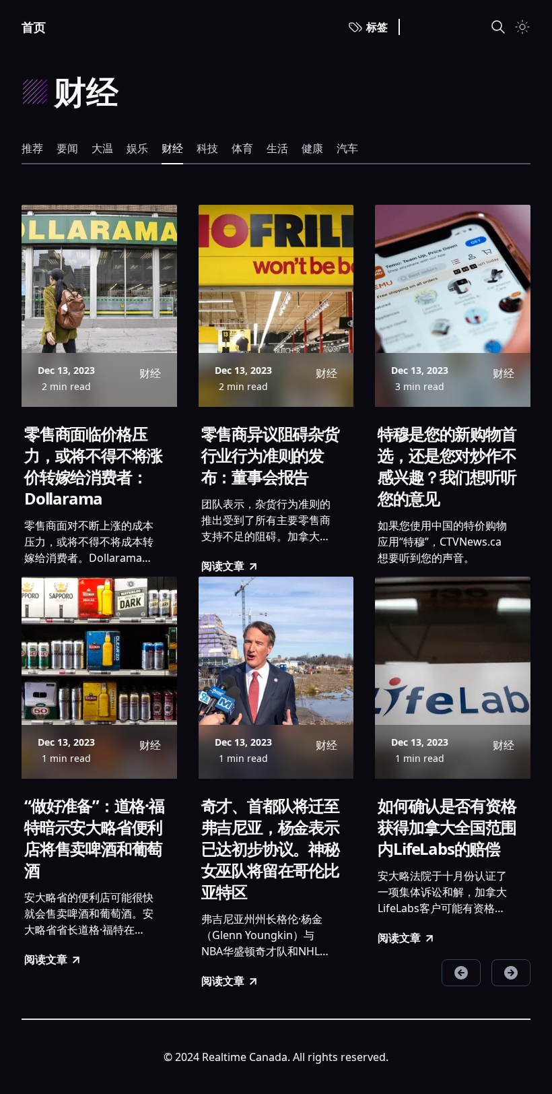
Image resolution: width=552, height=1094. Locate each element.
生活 (277, 148)
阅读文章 (222, 565)
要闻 (67, 148)
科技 (207, 148)
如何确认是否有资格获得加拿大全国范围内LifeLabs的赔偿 (447, 827)
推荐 (32, 148)
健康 (312, 148)
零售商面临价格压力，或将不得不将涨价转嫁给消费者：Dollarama (93, 466)
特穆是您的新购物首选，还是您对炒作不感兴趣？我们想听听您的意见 (447, 466)
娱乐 (137, 148)
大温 (102, 148)
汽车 (347, 148)
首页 (34, 27)
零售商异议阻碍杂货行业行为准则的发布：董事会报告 (270, 455)
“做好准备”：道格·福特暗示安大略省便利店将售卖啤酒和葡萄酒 (94, 838)
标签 (377, 27)
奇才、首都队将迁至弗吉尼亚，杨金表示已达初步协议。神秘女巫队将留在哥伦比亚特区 (270, 849)
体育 (242, 148)
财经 (172, 148)
